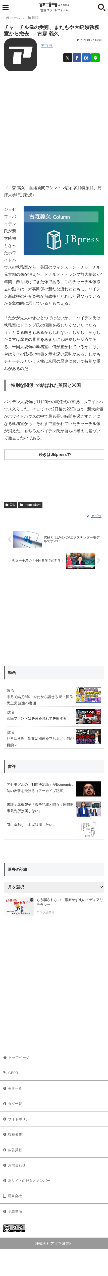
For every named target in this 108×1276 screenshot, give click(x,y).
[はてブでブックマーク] (86, 57)
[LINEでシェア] (95, 57)
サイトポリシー (20, 1119)
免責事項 (15, 1211)
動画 (12, 672)
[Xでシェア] (67, 57)
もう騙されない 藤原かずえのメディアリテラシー (69, 902)
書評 (12, 766)
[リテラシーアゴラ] (19, 906)
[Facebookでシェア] (77, 57)
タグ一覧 (15, 1104)
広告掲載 (15, 1150)
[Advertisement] (54, 126)
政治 (10, 690)
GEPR (13, 1073)
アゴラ (47, 45)
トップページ (18, 1057)
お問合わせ (17, 1165)
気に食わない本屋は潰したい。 (31, 825)
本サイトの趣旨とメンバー (29, 1181)
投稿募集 (15, 1134)
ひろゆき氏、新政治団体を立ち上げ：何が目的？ (40, 741)
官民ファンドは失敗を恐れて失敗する (37, 718)
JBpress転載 (32, 505)
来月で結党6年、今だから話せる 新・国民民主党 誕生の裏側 (40, 700)
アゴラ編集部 (45, 912)
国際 (13, 505)
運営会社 (15, 1196)
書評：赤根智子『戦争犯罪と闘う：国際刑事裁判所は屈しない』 (40, 808)
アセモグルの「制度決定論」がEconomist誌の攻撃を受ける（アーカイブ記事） (40, 787)
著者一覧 (15, 1088)
